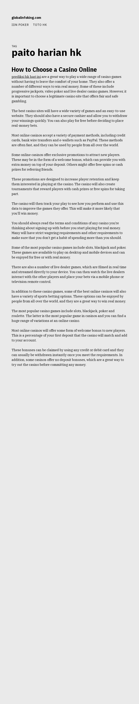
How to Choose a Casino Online (54, 69)
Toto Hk (40, 25)
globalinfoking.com (26, 18)
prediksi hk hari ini (26, 77)
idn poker (20, 25)
